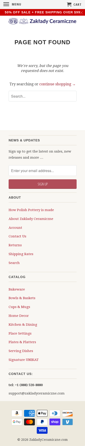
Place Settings (20, 333)
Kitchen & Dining (23, 325)
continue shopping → (57, 84)
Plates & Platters (22, 342)
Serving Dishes (21, 351)
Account (15, 228)
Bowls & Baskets (22, 298)
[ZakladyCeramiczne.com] (43, 22)
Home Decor (19, 316)
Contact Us (17, 236)
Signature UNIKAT (24, 360)
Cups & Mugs (19, 307)
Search (14, 263)
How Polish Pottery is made (31, 210)
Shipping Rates (21, 254)
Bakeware (17, 289)
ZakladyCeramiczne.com (48, 439)
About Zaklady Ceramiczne (31, 219)
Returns (15, 245)
